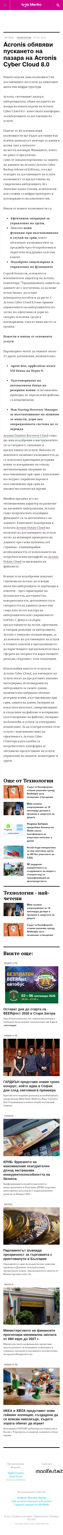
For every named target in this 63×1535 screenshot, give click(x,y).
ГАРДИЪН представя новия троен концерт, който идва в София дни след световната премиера (31, 1085)
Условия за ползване (22, 1516)
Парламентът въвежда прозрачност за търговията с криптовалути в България (27, 1254)
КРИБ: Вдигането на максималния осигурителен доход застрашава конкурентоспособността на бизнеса (26, 1170)
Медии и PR (10, 963)
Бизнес (8, 1204)
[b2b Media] (31, 4)
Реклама (54, 1516)
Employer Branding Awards (31, 1497)
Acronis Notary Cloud (30, 528)
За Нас (7, 1516)
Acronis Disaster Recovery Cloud (25, 435)
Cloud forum (15, 1476)
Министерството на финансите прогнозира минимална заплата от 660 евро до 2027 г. (29, 1334)
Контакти (31, 1519)
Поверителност (41, 1516)
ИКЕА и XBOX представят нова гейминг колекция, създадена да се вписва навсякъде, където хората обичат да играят (30, 1416)
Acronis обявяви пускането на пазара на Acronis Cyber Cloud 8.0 (30, 54)
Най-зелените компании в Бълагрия (31, 1501)
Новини (8, 1115)
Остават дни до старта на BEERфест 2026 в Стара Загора (29, 1011)
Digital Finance (16, 1473)
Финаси (8, 1284)
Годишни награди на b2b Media (31, 1504)
